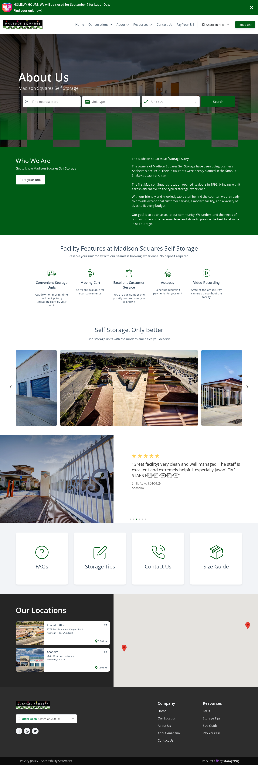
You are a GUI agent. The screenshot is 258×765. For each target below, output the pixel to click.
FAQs (206, 711)
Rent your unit (30, 180)
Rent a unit (245, 24)
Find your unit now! (28, 11)
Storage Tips (212, 718)
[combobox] (111, 101)
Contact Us (165, 740)
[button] (130, 519)
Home (162, 711)
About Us (164, 726)
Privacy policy (29, 761)
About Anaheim (169, 733)
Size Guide (210, 726)
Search (218, 102)
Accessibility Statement (56, 761)
